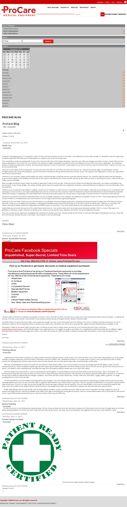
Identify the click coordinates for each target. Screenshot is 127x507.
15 (4, 62)
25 (4, 54)
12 (20, 59)
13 (24, 59)
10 (12, 59)
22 (4, 65)
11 (16, 59)
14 (28, 59)
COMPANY (100, 2)
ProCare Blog (11, 127)
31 (28, 54)
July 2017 (5, 84)
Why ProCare (53, 7)
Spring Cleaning (9, 404)
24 (12, 65)
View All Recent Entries (11, 29)
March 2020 (6, 75)
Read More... (121, 231)
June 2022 (5, 73)
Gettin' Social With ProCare (14, 238)
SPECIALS (120, 2)
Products (65, 7)
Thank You (6, 145)
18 (16, 62)
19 (20, 62)
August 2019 (6, 81)
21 (28, 62)
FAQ (113, 2)
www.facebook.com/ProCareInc (12, 329)
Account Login (110, 14)
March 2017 (6, 89)
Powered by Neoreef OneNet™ (46, 503)
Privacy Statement (21, 503)
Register (122, 14)
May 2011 (5, 103)
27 (12, 54)
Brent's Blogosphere (11, 31)
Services (74, 7)
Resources (84, 7)
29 (20, 54)
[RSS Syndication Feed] (123, 130)
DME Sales (122, 344)
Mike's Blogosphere (11, 33)
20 (24, 62)
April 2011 (5, 106)
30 (24, 54)
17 (12, 62)
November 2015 (7, 97)
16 (8, 62)
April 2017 (5, 86)
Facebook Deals (113, 344)
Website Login (4, 503)
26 (8, 54)
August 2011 (6, 100)
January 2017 (6, 92)
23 (8, 65)
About (93, 7)
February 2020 (7, 78)
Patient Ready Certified (12, 419)
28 (16, 54)
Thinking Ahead (9, 350)
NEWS (107, 2)
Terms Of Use (32, 503)
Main (4, 127)
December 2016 (7, 95)
